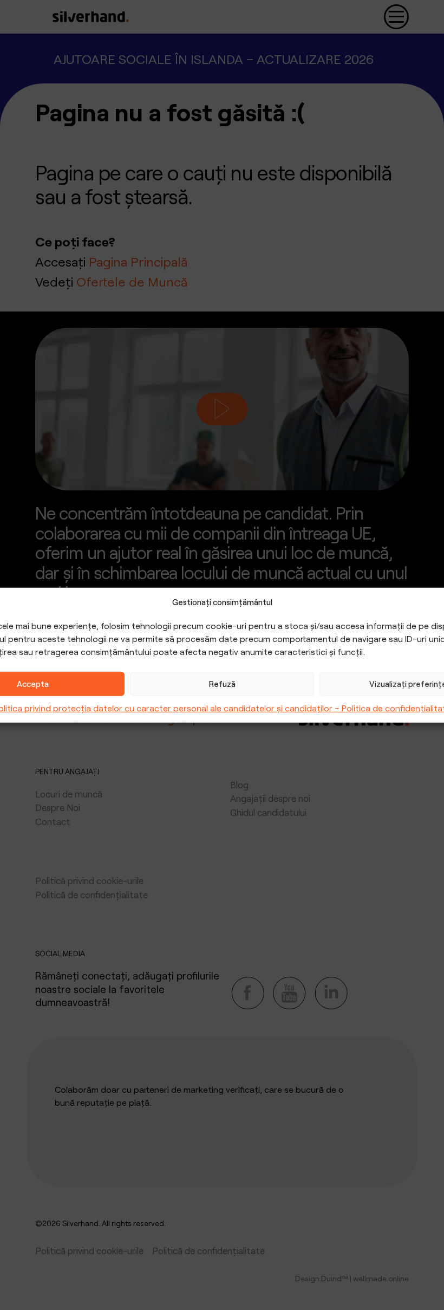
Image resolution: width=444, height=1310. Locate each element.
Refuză (222, 684)
